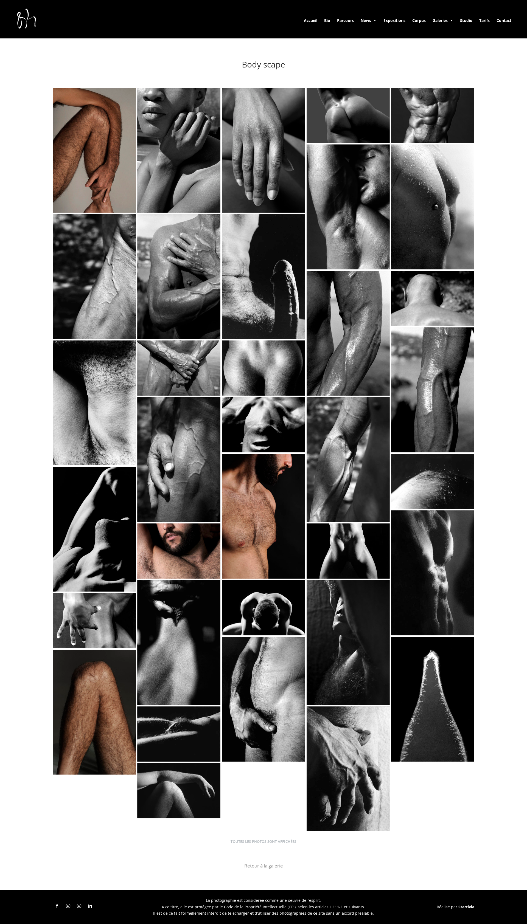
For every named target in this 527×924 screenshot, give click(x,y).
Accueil (310, 20)
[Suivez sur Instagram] (68, 906)
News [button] (366, 20)
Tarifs (484, 20)
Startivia (466, 906)
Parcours (345, 20)
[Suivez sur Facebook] (57, 906)
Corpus (419, 20)
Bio (327, 20)
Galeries (440, 20)
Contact (504, 20)
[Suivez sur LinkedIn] (90, 906)
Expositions (394, 20)
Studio (466, 20)
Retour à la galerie (263, 866)
